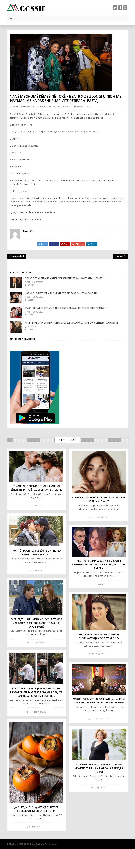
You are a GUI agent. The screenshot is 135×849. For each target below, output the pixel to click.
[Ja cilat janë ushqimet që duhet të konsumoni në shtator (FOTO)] (36, 762)
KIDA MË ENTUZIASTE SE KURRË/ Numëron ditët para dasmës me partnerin (61, 293)
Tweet (44, 244)
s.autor (68, 106)
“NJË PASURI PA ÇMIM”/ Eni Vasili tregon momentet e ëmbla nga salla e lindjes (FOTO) (99, 768)
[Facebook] (120, 7)
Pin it (66, 244)
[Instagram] (125, 7)
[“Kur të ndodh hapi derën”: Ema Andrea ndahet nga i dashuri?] (36, 531)
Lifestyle (47, 106)
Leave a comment (85, 106)
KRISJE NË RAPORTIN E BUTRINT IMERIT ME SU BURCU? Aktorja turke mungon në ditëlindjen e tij (71, 322)
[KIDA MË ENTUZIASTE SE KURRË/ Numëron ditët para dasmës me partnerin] (16, 297)
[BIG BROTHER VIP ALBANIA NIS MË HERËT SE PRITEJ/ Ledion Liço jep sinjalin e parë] (16, 282)
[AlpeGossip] (26, 7)
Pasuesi (119, 256)
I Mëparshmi (18, 256)
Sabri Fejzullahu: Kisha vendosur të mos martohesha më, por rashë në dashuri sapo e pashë (36, 623)
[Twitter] (115, 7)
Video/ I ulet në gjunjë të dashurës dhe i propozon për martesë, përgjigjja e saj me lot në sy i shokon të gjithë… (36, 692)
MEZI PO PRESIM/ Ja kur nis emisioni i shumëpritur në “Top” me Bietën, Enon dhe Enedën (98, 564)
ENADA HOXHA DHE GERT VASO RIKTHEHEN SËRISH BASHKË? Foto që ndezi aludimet (65, 308)
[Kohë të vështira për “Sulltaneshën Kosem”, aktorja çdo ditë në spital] (99, 612)
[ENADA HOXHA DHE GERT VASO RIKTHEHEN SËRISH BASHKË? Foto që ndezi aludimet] (16, 312)
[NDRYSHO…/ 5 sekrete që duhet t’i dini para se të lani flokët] (99, 472)
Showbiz (57, 106)
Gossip (39, 106)
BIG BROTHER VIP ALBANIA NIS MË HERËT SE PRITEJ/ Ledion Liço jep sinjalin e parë (63, 278)
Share (55, 244)
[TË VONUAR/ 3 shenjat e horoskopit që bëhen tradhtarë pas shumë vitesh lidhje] (36, 466)
